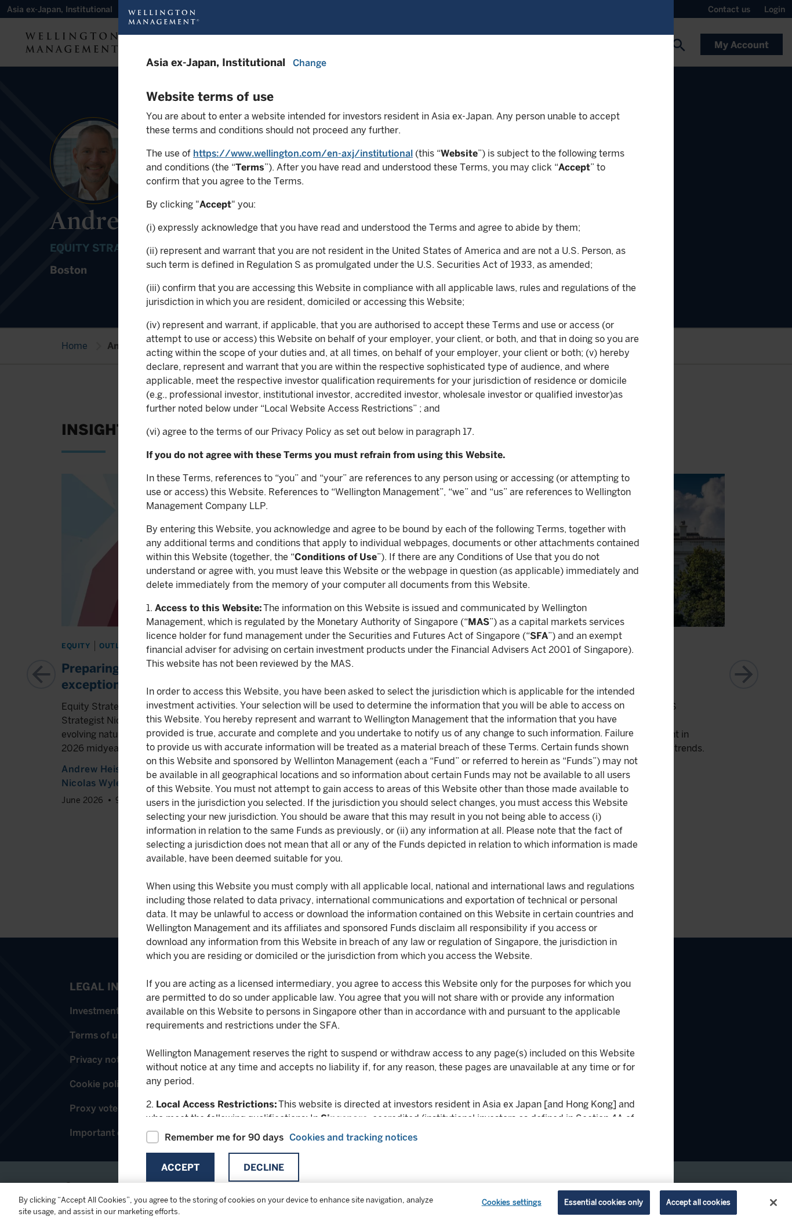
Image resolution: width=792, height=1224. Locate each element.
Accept (180, 1167)
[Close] (773, 1202)
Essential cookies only (604, 1202)
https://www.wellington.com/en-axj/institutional (303, 153)
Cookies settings (512, 1202)
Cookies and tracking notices (353, 1137)
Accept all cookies (698, 1202)
